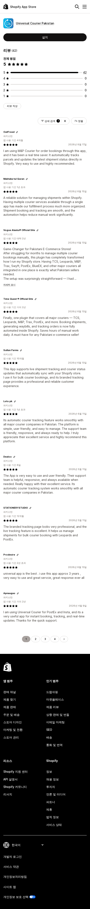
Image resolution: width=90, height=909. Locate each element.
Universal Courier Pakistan (35, 23)
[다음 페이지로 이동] (64, 639)
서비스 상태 (54, 824)
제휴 (49, 809)
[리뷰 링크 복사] (17, 132)
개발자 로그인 (12, 856)
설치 (45, 37)
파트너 (50, 802)
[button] (65, 121)
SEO (49, 729)
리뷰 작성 (12, 106)
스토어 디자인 (12, 722)
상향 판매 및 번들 (57, 714)
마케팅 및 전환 (13, 729)
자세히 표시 (9, 284)
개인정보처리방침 (15, 876)
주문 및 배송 (11, 714)
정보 (49, 771)
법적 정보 (52, 817)
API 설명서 (10, 779)
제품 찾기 (9, 699)
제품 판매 (9, 707)
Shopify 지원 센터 (15, 771)
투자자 (50, 787)
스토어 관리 (11, 737)
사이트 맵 (9, 887)
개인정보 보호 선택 (15, 897)
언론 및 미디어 (56, 794)
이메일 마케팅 (55, 722)
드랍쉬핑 (52, 692)
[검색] (77, 7)
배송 (49, 737)
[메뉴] (84, 7)
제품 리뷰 (52, 707)
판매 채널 (9, 692)
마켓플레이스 (55, 699)
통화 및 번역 (54, 745)
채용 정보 (52, 779)
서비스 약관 (11, 866)
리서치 (7, 794)
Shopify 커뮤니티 (15, 787)
